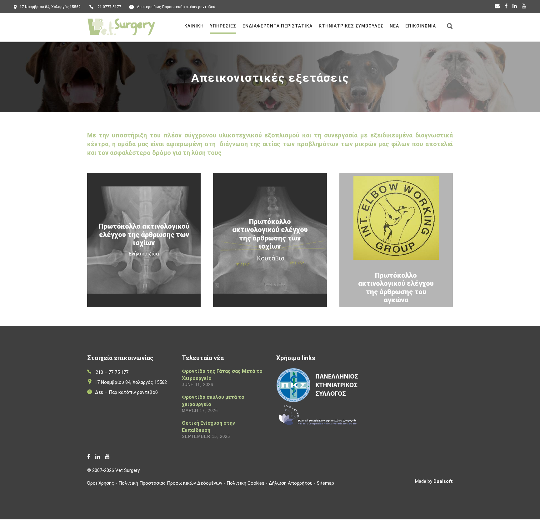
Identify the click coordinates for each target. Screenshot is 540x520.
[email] (497, 6)
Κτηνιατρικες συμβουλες (351, 25)
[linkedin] (514, 6)
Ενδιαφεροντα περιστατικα (277, 25)
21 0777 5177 (109, 7)
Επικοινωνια (420, 25)
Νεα (394, 25)
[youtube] (524, 6)
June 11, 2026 (197, 384)
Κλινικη (194, 25)
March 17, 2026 (200, 410)
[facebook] (506, 6)
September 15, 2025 (206, 436)
